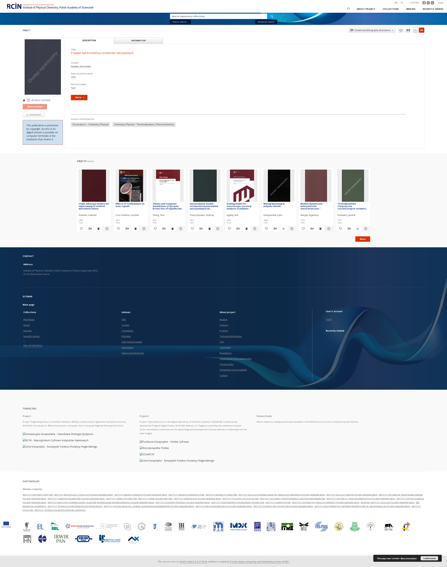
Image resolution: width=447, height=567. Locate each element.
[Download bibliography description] (89, 228)
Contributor (127, 330)
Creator (125, 325)
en (421, 30)
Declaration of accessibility (233, 369)
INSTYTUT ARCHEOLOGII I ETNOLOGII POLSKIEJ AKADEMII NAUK (83, 494)
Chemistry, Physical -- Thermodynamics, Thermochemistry (144, 124)
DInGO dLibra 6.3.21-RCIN (193, 561)
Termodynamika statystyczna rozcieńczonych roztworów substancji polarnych (353, 206)
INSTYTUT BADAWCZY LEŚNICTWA (221, 494)
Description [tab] (89, 40)
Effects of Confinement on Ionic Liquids (130, 205)
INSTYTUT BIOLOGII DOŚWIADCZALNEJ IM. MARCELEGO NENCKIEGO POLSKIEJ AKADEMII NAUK (282, 494)
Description (127, 347)
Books (26, 325)
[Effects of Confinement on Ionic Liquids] (131, 187)
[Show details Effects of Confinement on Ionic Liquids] (143, 228)
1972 (73, 77)
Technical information (231, 336)
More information (409, 558)
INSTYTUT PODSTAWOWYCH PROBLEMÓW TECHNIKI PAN (238, 502)
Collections (391, 9)
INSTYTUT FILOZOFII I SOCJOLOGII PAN (240, 498)
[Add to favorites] (400, 30)
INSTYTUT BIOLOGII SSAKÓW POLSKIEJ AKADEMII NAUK (352, 494)
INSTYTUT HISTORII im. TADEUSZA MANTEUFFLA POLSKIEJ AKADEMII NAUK (361, 498)
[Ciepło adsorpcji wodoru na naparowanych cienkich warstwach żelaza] (94, 187)
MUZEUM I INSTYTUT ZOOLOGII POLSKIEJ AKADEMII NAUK (388, 502)
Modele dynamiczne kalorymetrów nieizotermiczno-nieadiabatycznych (312, 206)
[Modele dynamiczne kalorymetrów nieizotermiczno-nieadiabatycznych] (316, 187)
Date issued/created (132, 341)
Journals (27, 330)
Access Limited (40, 100)
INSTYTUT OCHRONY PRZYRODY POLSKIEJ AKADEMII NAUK (183, 502)
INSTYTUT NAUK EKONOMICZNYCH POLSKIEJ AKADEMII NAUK (224, 506)
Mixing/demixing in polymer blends (274, 205)
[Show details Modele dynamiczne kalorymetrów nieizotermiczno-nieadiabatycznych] (328, 228)
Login (441, 2)
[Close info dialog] (408, 30)
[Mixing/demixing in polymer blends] (279, 187)
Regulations (225, 353)
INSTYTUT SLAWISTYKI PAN (278, 502)
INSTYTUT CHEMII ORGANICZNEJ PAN (155, 498)
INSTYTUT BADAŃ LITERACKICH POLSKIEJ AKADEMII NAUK (140, 494)
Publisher (126, 336)
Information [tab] (138, 40)
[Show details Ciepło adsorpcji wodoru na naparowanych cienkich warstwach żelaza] (106, 228)
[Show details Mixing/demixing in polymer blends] (291, 228)
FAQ (222, 341)
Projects (224, 330)
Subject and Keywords (133, 353)
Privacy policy (226, 364)
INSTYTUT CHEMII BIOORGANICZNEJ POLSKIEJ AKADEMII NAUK (76, 498)
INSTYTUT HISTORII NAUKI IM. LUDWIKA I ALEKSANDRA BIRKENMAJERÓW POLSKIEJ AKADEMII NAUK (149, 506)
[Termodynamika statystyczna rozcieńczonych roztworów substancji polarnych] (353, 187)
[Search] (272, 16)
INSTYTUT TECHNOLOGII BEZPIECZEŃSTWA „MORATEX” (60, 510)
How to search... (180, 21)
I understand (429, 558)
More (363, 239)
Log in (329, 319)
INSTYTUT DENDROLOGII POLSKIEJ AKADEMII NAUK (197, 498)
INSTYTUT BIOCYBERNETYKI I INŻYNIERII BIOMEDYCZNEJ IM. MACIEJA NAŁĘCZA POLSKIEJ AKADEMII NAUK (362, 506)
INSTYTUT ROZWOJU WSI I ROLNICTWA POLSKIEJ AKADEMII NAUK (283, 506)
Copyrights (225, 347)
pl (402, 3)
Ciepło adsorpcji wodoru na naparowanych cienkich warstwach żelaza (94, 206)
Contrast (414, 2)
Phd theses (28, 319)
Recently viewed (433, 9)
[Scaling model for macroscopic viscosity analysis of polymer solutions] (242, 187)
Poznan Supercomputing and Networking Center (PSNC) (259, 561)
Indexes (411, 9)
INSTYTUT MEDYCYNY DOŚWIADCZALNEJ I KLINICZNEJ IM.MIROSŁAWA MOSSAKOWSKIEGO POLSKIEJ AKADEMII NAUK (101, 502)
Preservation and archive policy (235, 358)
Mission (223, 319)
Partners (224, 325)
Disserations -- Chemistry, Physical (90, 124)
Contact (224, 375)
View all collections (32, 345)
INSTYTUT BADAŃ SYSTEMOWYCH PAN (186, 494)
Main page (28, 304)
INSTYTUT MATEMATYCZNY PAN (38, 494)
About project (366, 9)
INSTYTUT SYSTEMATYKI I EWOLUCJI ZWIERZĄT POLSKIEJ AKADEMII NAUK (326, 502)
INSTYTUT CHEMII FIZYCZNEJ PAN (121, 498)
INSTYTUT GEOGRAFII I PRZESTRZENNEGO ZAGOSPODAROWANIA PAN (292, 498)
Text (73, 87)
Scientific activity (31, 336)
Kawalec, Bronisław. (81, 66)
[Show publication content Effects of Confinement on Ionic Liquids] (135, 228)
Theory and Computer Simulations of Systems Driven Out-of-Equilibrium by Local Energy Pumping (167, 206)
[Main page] (348, 9)
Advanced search (266, 21)
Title (124, 319)
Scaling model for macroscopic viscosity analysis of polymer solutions (239, 206)
